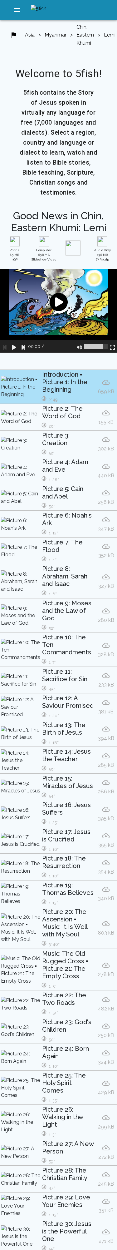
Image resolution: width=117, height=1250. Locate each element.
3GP (15, 254)
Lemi (109, 35)
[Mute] (79, 346)
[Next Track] (23, 346)
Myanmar (55, 35)
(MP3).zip (102, 254)
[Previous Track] (4, 346)
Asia (30, 35)
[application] (58, 311)
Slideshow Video (44, 254)
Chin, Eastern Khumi (85, 35)
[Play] (14, 346)
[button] (17, 10)
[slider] (96, 346)
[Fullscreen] (112, 346)
